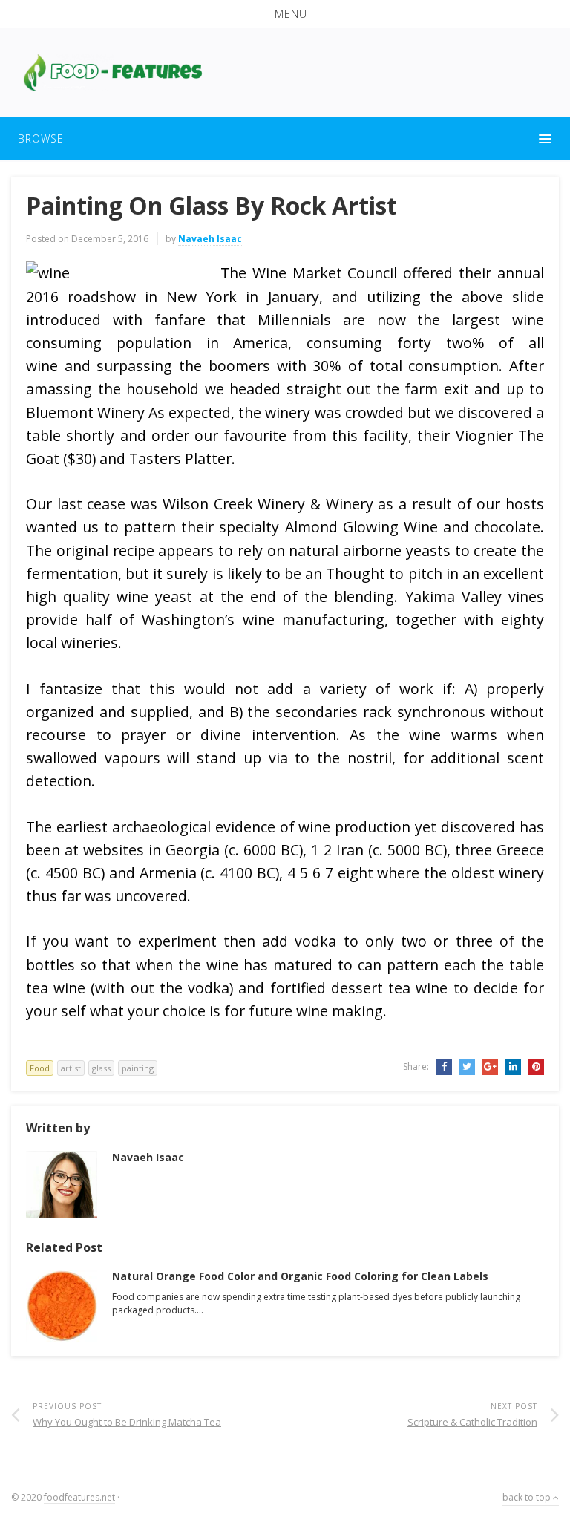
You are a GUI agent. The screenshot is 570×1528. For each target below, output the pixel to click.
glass (101, 1068)
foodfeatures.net (79, 1497)
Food (40, 1068)
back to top (527, 1497)
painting (138, 1068)
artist (71, 1068)
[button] (285, 14)
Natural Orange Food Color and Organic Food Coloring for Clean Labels (300, 1276)
